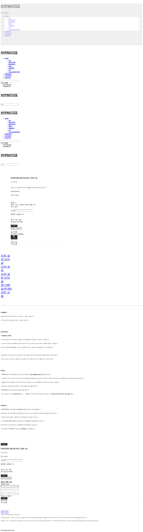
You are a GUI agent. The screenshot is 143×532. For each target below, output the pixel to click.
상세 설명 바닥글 (5, 277)
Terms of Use (5, 511)
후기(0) (5, 285)
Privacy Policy (5, 512)
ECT (10, 28)
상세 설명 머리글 (5, 259)
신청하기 (4, 498)
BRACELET (12, 22)
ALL (10, 18)
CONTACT (8, 35)
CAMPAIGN (8, 32)
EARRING (11, 26)
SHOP (6, 16)
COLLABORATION (14, 30)
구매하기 (4, 444)
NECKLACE (12, 20)
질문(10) (6, 288)
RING (10, 24)
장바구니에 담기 (6, 478)
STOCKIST (8, 34)
